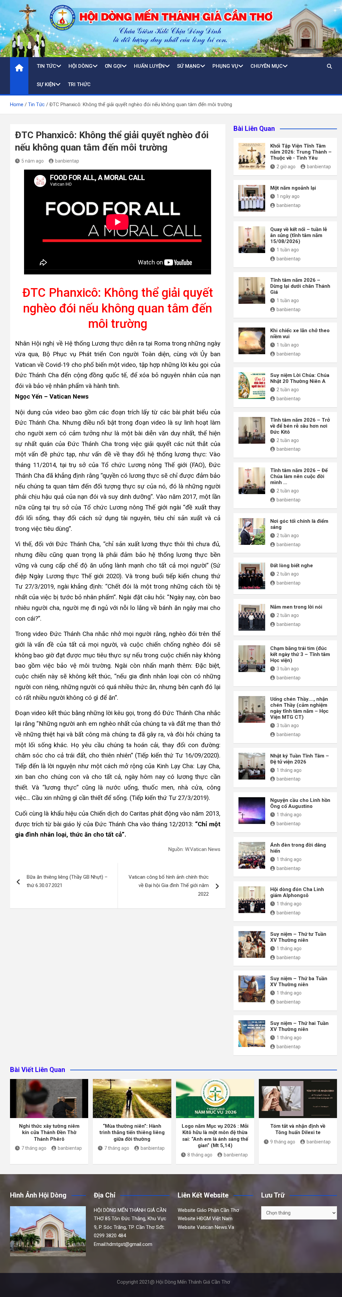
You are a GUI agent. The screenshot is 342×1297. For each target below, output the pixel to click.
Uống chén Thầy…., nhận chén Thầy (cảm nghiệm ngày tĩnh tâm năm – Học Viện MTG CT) (299, 708)
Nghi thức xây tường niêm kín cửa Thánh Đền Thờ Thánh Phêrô (49, 1132)
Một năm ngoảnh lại (293, 188)
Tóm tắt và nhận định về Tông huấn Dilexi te (297, 1129)
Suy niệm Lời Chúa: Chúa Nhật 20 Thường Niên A (299, 378)
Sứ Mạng (188, 66)
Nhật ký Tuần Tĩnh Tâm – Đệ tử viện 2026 (299, 759)
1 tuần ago (288, 249)
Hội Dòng (80, 66)
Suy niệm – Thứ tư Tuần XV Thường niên (298, 937)
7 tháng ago (33, 1148)
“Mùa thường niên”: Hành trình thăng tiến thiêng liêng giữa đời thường (132, 1132)
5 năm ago (32, 161)
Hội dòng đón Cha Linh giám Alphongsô (297, 892)
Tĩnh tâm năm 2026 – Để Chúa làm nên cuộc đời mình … (299, 476)
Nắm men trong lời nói (296, 607)
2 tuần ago (288, 389)
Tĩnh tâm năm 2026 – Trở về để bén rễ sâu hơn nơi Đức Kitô (300, 426)
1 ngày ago (288, 196)
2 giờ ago (286, 166)
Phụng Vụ (225, 66)
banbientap (67, 161)
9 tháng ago (282, 1141)
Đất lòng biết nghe (291, 566)
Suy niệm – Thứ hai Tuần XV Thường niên (299, 1026)
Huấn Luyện (149, 66)
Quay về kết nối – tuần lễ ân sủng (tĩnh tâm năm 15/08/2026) (298, 235)
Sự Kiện (46, 84)
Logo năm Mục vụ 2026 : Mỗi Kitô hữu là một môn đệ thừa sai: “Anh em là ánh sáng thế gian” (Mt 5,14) (215, 1136)
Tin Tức (46, 66)
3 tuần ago (288, 668)
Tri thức (79, 84)
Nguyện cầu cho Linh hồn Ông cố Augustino (300, 803)
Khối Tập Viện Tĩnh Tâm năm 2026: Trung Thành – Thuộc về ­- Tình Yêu (301, 152)
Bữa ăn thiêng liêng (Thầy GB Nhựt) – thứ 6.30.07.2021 (67, 881)
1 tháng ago (289, 770)
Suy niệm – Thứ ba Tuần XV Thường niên (298, 982)
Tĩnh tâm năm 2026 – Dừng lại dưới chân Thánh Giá (300, 286)
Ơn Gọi (113, 66)
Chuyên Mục (266, 66)
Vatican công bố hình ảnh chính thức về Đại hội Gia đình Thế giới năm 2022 (169, 885)
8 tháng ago (199, 1154)
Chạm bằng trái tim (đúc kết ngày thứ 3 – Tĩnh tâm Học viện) (300, 654)
